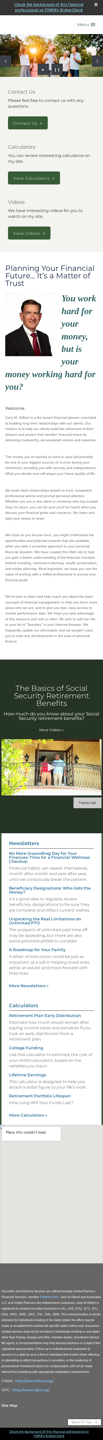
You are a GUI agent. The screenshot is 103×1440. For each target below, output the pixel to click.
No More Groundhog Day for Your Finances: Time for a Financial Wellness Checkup (49, 857)
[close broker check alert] (96, 5)
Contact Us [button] (25, 123)
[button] (86, 24)
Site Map (10, 1405)
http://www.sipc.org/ (31, 1390)
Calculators (23, 1005)
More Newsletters (29, 985)
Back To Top (82, 1422)
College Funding (26, 1048)
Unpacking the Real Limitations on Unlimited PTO (45, 921)
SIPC (55, 1297)
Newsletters (24, 843)
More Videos (51, 730)
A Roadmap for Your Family (37, 949)
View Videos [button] (26, 233)
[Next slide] (97, 61)
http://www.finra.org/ (34, 1381)
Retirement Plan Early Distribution (45, 1015)
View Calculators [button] (31, 178)
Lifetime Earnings (27, 1075)
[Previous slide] (5, 61)
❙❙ (57, 69)
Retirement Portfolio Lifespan (40, 1096)
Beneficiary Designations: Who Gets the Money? (50, 890)
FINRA (45, 1297)
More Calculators (28, 1115)
